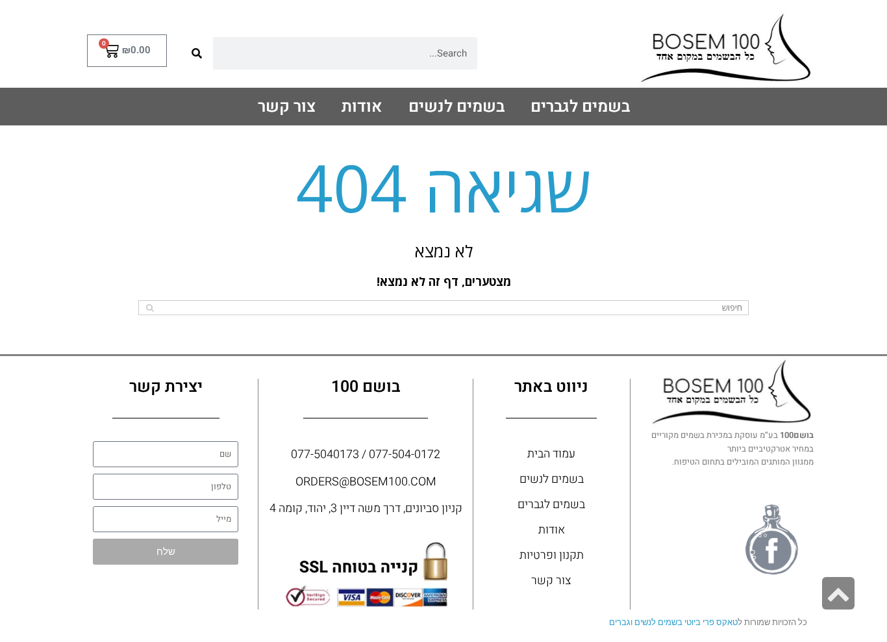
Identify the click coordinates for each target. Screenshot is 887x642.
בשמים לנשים (456, 107)
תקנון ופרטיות (551, 555)
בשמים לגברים (580, 107)
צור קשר (287, 107)
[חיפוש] (197, 53)
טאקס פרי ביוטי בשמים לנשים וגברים (673, 622)
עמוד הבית (551, 454)
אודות (362, 107)
